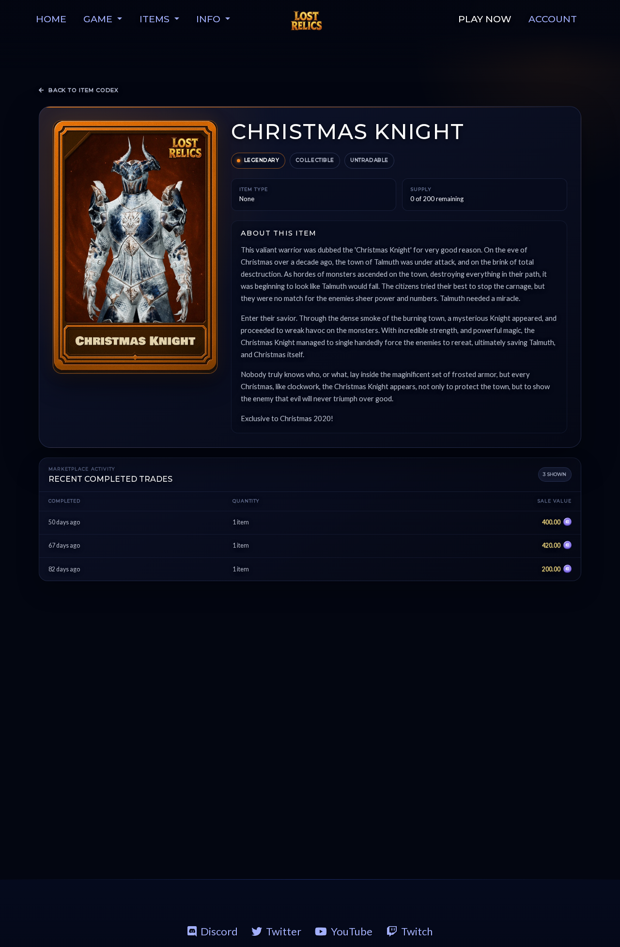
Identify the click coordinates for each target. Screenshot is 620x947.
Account (552, 19)
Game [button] (99, 19)
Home (51, 19)
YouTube (351, 931)
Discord (219, 931)
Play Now (485, 19)
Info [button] (209, 19)
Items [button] (156, 19)
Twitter (283, 931)
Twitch (417, 931)
